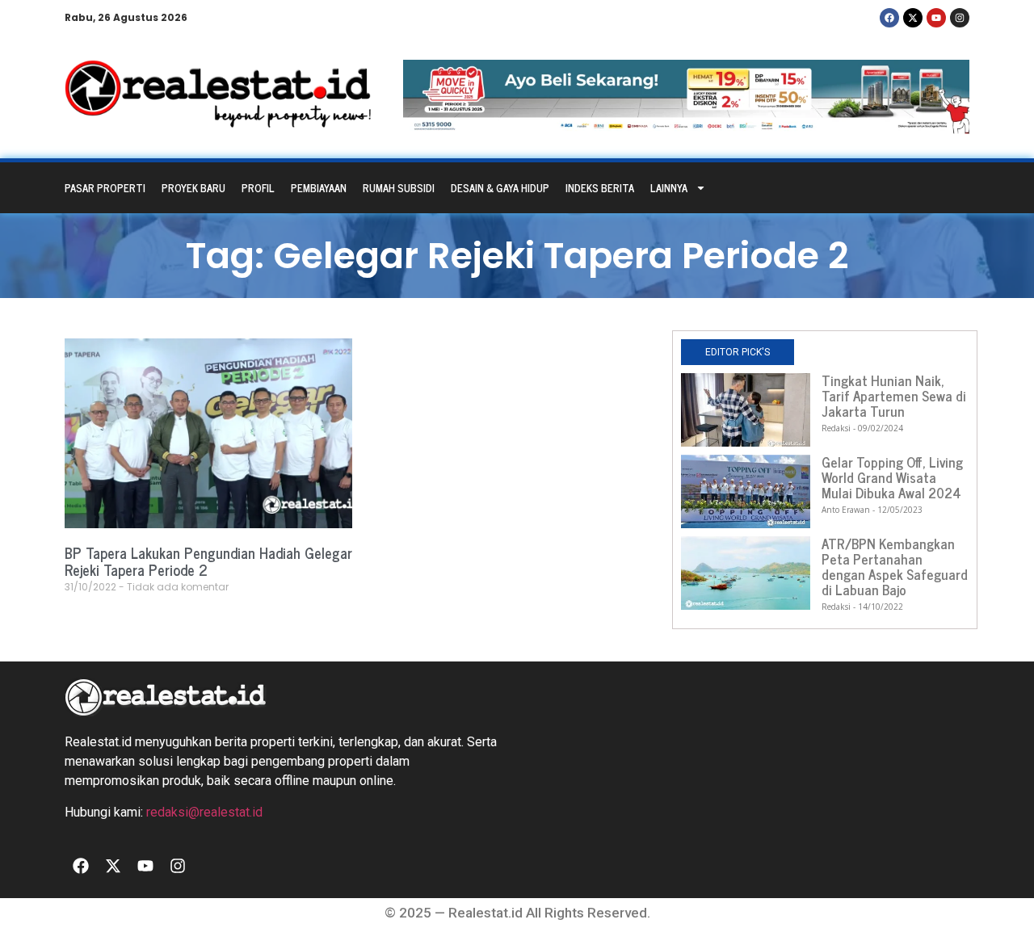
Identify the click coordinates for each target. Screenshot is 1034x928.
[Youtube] (936, 17)
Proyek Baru (193, 187)
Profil (258, 187)
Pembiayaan (319, 187)
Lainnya (668, 187)
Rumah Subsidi (399, 187)
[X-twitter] (913, 17)
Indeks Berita (599, 187)
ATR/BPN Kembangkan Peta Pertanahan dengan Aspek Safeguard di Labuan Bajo (895, 566)
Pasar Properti (105, 187)
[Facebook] (889, 17)
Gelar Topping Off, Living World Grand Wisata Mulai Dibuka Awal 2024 (892, 477)
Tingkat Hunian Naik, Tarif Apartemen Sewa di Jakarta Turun (894, 395)
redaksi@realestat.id (204, 812)
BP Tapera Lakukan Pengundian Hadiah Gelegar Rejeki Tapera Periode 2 (208, 561)
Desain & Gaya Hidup (500, 187)
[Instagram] (959, 17)
